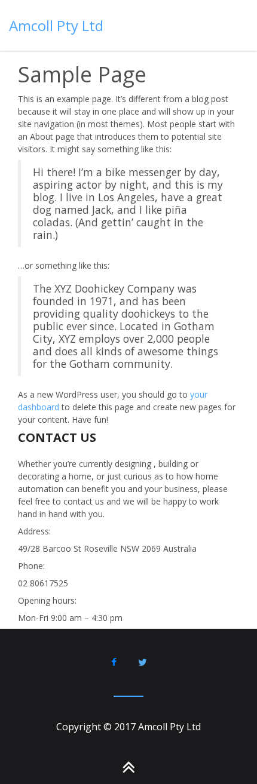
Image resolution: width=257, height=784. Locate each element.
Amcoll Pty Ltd (56, 25)
